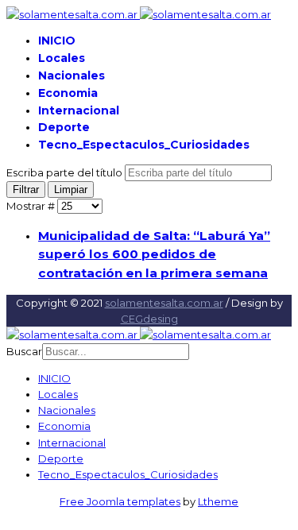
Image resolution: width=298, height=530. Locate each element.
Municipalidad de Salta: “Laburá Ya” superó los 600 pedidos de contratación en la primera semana (154, 254)
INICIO (56, 40)
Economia (68, 93)
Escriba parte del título (65, 172)
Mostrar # (31, 205)
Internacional (78, 110)
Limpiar (70, 189)
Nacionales (71, 75)
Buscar (24, 351)
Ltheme (218, 501)
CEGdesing (149, 318)
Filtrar (26, 189)
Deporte (64, 127)
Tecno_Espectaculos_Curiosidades (144, 144)
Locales (61, 58)
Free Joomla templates (120, 501)
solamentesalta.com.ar (164, 302)
